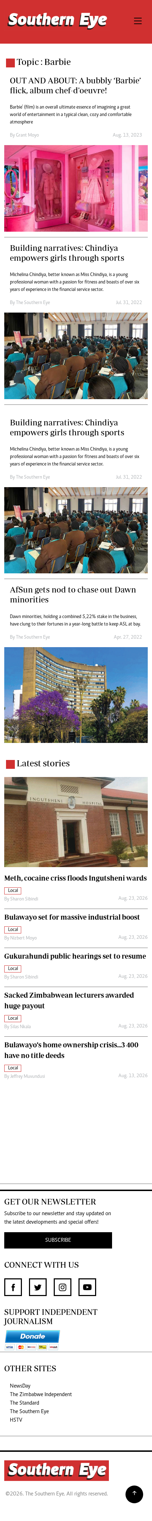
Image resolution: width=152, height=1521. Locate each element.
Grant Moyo (27, 135)
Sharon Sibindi (24, 899)
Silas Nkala (20, 1027)
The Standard (24, 1403)
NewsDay (20, 1386)
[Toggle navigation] (138, 22)
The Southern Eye (29, 1412)
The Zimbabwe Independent (41, 1395)
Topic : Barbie (44, 61)
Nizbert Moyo (23, 938)
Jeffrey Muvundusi (27, 1076)
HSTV (16, 1420)
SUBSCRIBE (58, 1240)
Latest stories (43, 763)
